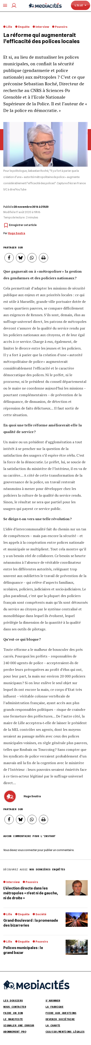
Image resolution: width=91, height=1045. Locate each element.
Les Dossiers (13, 1000)
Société (41, 914)
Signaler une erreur (18, 1025)
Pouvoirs (61, 26)
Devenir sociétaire (60, 1019)
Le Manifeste (13, 1019)
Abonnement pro (14, 1031)
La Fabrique (54, 1006)
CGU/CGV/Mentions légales (65, 1031)
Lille (79, 5)
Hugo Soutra (16, 233)
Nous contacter (14, 1006)
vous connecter (27, 850)
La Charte (53, 1025)
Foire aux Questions (61, 1013)
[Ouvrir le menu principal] (5, 5)
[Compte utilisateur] (13, 5)
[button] (9, 819)
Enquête (24, 26)
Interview (42, 26)
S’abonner (53, 1000)
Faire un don (13, 1013)
